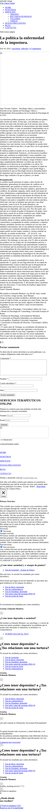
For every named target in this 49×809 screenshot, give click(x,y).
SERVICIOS (10, 12)
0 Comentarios (35, 49)
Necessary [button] (4, 529)
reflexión (24, 49)
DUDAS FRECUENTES (15, 23)
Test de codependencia (14, 589)
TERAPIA (14, 14)
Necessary (7, 531)
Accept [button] (26, 486)
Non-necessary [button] (6, 545)
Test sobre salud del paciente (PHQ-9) (20, 594)
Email (2, 420)
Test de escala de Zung (14, 596)
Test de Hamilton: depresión (16, 592)
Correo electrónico (8, 383)
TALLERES (15, 19)
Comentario (5, 358)
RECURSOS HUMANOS (21, 16)
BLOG (8, 25)
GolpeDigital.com (30, 478)
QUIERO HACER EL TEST (17, 634)
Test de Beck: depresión (14, 587)
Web (2, 390)
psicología (16, 49)
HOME (8, 7)
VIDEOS (14, 21)
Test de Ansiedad (12, 657)
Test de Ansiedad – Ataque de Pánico (20, 570)
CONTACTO (10, 28)
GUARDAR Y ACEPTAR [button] (11, 560)
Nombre (4, 379)
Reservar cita (5, 808)
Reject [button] (32, 486)
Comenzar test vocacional (10, 742)
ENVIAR (4, 425)
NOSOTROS (10, 10)
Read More (41, 486)
